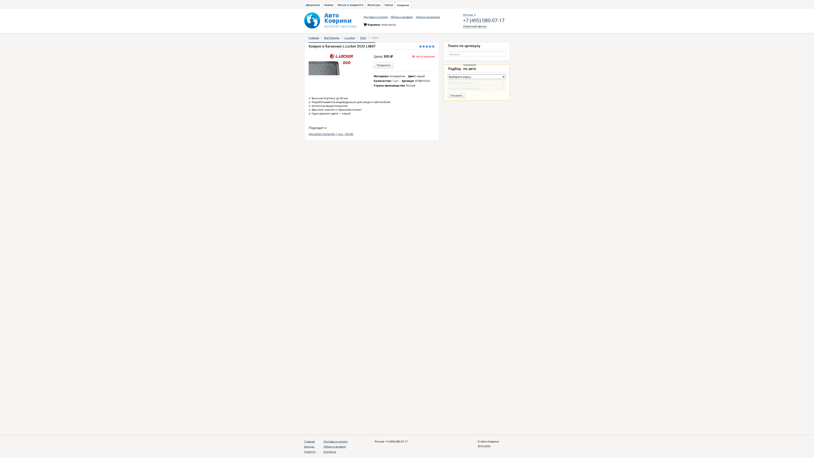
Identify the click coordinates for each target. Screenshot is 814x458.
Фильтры (374, 5)
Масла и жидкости (350, 5)
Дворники (313, 5)
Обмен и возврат (401, 17)
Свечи (389, 5)
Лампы (329, 5)
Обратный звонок (475, 26)
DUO (363, 38)
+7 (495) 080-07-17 (484, 20)
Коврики (403, 5)
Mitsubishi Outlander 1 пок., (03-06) (331, 134)
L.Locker (349, 38)
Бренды (309, 446)
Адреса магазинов (428, 17)
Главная (313, 38)
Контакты (329, 452)
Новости (309, 452)
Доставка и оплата (376, 17)
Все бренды (331, 38)
